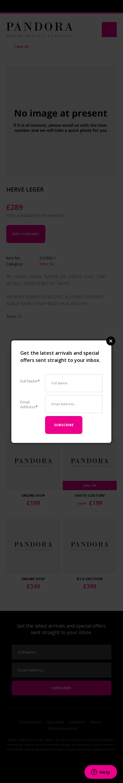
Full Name (30, 380)
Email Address (29, 404)
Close (110, 341)
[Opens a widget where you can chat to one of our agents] (100, 772)
